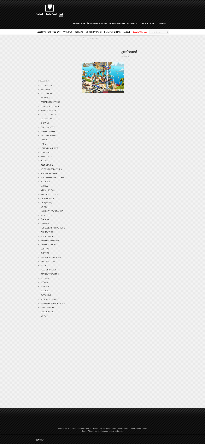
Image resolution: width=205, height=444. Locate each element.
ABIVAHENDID (79, 23)
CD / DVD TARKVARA (49, 115)
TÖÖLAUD (79, 32)
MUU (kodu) (45, 207)
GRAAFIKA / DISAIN (117, 23)
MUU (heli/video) (47, 199)
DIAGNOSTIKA (46, 119)
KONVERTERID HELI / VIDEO (52, 178)
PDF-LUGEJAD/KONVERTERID (53, 228)
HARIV (152, 23)
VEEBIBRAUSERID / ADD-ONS (49, 32)
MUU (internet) (46, 203)
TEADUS (44, 266)
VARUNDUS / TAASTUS (50, 299)
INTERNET (144, 23)
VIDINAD (44, 316)
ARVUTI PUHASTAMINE (50, 106)
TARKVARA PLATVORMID (51, 257)
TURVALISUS (163, 23)
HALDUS (44, 140)
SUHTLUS (45, 249)
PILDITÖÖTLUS (47, 232)
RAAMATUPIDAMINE (112, 32)
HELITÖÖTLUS (46, 157)
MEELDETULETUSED (49, 194)
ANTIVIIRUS (67, 32)
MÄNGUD (127, 32)
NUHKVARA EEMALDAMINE (52, 211)
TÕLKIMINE (45, 278)
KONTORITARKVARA (93, 32)
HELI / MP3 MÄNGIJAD (49, 148)
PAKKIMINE (45, 224)
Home (84, 37)
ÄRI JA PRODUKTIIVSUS (97, 23)
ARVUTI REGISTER (48, 110)
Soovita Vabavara (140, 32)
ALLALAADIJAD (47, 94)
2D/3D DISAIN (46, 85)
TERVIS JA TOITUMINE (50, 274)
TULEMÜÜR (45, 291)
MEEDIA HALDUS (48, 190)
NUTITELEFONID (47, 215)
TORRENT (45, 287)
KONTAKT (40, 440)
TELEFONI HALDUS (48, 270)
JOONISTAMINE (47, 165)
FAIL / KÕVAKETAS (48, 127)
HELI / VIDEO (132, 23)
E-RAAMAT (45, 123)
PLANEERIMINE (47, 236)
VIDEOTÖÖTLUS (47, 312)
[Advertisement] (117, 10)
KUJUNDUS (45, 182)
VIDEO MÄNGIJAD (48, 308)
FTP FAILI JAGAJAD (48, 131)
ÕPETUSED (45, 220)
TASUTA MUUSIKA (48, 261)
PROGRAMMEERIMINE (50, 241)
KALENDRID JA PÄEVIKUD (51, 169)
